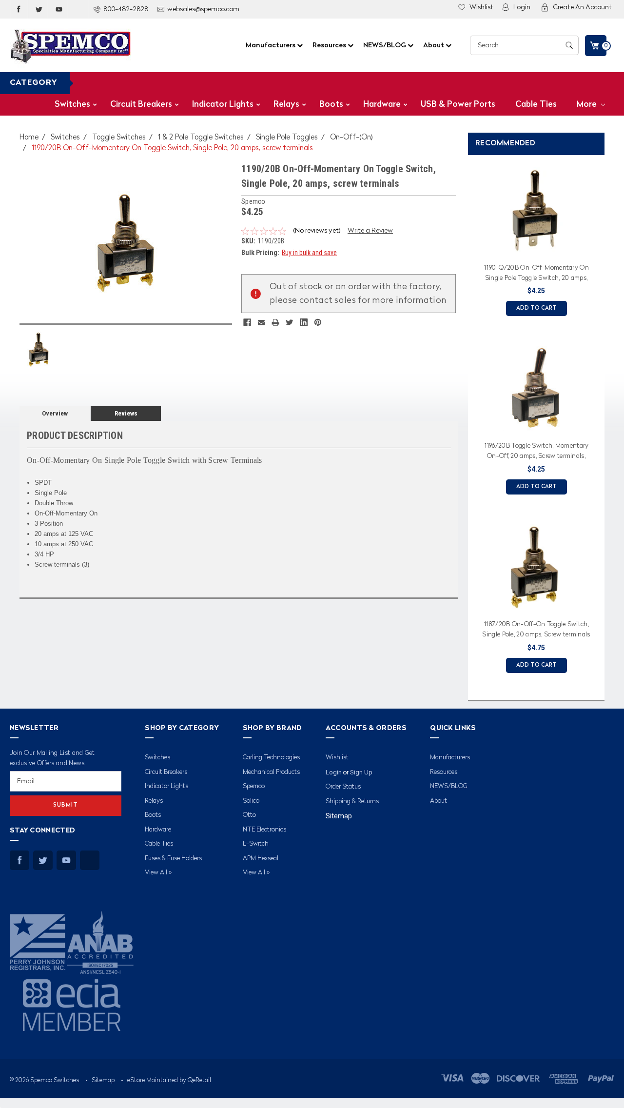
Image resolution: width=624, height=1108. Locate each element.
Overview (55, 413)
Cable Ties (536, 104)
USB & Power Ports (458, 104)
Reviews (126, 413)
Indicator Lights (223, 104)
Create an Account (582, 7)
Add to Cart (536, 308)
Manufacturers (271, 45)
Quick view (536, 247)
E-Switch (256, 844)
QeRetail (199, 1080)
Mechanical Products (271, 772)
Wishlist (481, 7)
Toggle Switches (119, 137)
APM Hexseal (260, 858)
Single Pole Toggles (287, 137)
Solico (251, 801)
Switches (72, 104)
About (434, 45)
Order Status (343, 787)
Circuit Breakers (141, 104)
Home (29, 137)
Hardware (382, 104)
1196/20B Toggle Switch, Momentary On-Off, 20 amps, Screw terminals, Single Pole (536, 452)
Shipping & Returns (352, 801)
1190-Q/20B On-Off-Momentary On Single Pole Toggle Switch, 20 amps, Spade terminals (536, 274)
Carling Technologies (271, 757)
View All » (158, 873)
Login (521, 7)
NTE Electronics (264, 830)
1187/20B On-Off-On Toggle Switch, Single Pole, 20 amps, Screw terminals (536, 629)
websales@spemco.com (203, 9)
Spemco (254, 786)
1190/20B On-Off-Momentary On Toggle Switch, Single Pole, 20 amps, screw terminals (172, 148)
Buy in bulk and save (309, 253)
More (588, 104)
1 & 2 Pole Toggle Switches (201, 137)
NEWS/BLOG (385, 45)
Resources (330, 45)
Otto (249, 815)
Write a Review (370, 230)
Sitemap (339, 816)
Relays (286, 104)
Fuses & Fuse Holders (173, 858)
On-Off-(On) (351, 137)
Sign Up (361, 772)
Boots (331, 104)
